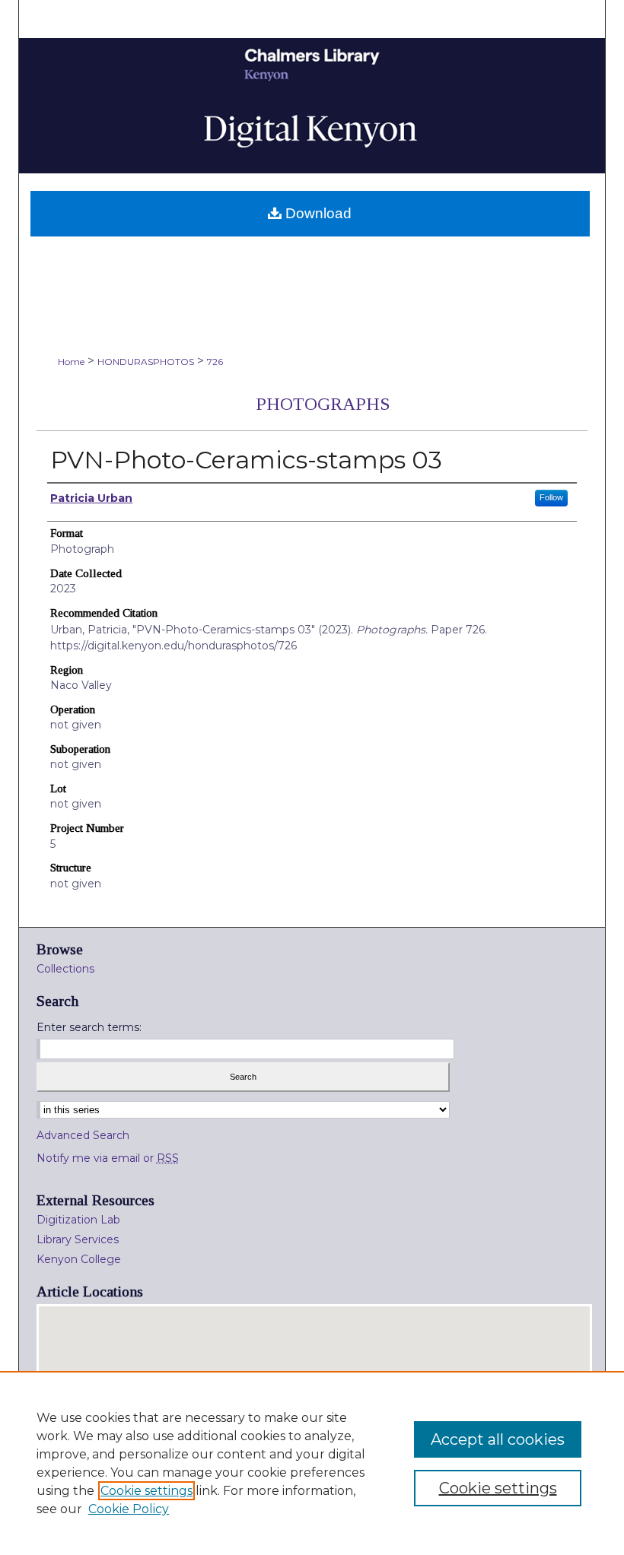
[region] (312, 1463)
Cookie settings (146, 1491)
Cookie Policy (128, 1509)
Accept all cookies (498, 1439)
